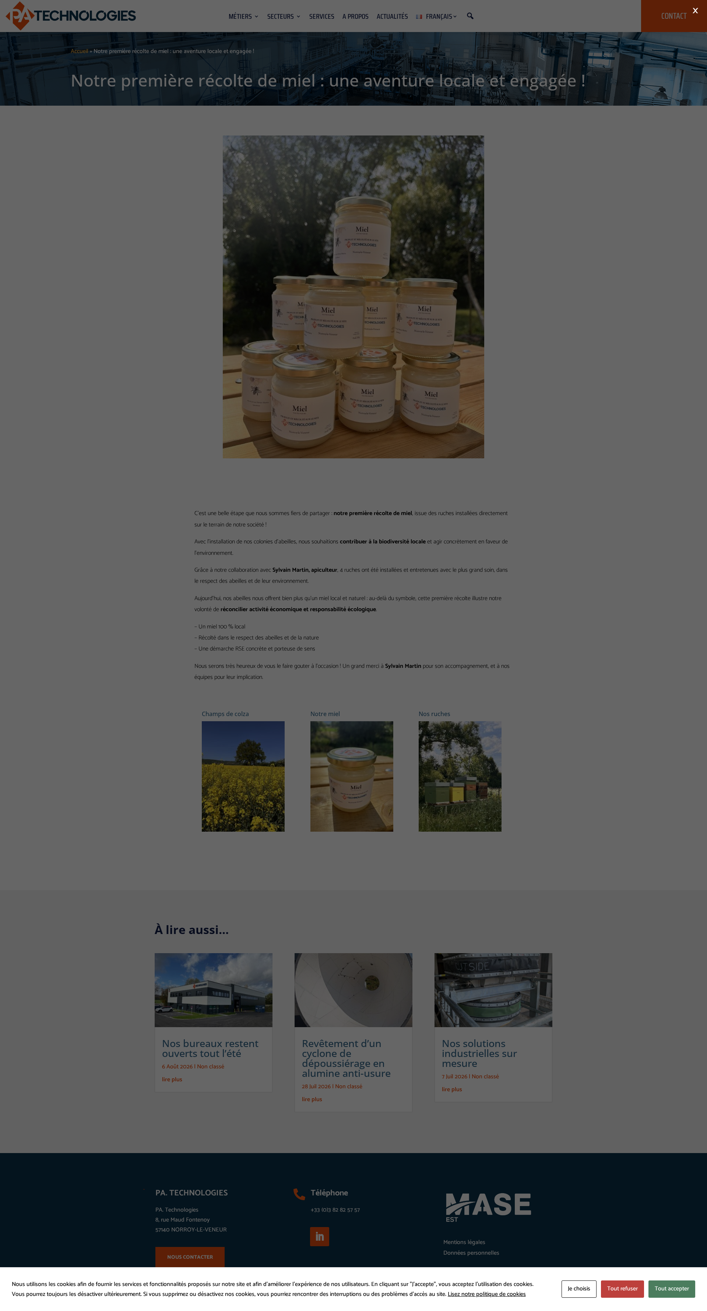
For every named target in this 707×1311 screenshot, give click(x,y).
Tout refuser (622, 1289)
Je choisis (579, 1289)
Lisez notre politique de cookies (487, 1294)
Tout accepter (672, 1289)
